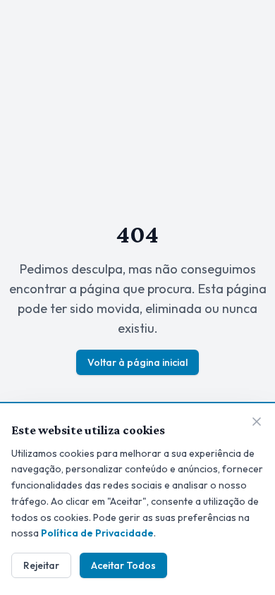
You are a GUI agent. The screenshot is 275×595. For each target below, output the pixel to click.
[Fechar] (257, 422)
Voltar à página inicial (137, 362)
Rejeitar (41, 565)
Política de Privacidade (97, 533)
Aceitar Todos (123, 565)
